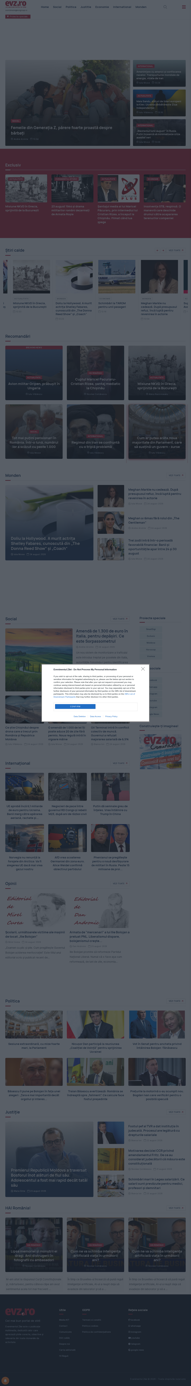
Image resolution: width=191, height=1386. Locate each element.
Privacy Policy (111, 716)
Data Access (95, 716)
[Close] (144, 669)
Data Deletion (80, 716)
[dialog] (95, 693)
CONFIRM (75, 707)
